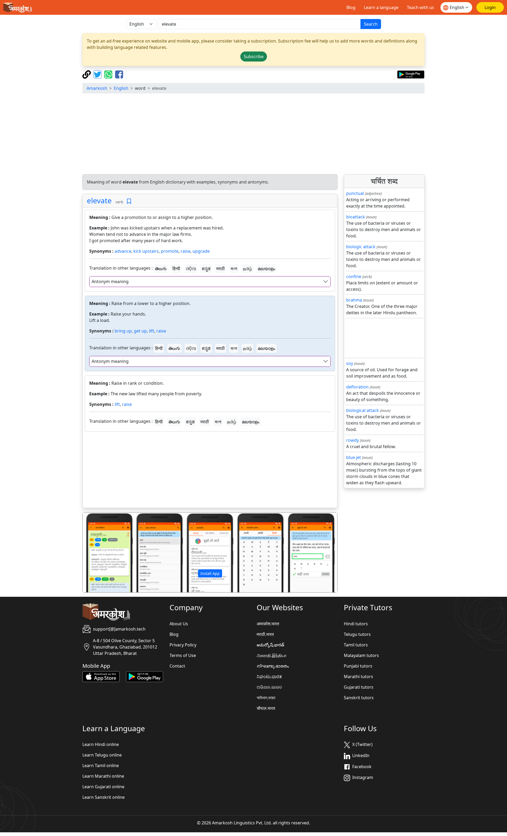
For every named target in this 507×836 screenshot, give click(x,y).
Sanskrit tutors (359, 698)
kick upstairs (146, 251)
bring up (123, 331)
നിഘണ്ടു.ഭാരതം (273, 666)
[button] (102, 552)
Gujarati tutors (358, 687)
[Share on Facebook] (119, 74)
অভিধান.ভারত (266, 698)
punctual (355, 193)
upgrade (201, 251)
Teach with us (420, 7)
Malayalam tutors (361, 655)
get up (140, 331)
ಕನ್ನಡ (206, 268)
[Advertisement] (253, 135)
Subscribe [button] (254, 56)
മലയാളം (266, 268)
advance (123, 251)
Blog (350, 7)
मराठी (220, 268)
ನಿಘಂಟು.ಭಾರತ (269, 676)
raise (185, 251)
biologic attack (360, 247)
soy (349, 363)
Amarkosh (97, 88)
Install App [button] (210, 573)
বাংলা (234, 268)
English (121, 88)
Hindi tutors (356, 624)
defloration (357, 387)
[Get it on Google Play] (411, 74)
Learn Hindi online (100, 744)
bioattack (355, 217)
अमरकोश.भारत (268, 624)
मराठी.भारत (265, 634)
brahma (354, 300)
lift (151, 331)
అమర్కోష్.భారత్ (270, 645)
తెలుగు (161, 268)
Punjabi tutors (358, 666)
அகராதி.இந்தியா (272, 655)
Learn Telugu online (102, 755)
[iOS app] (101, 676)
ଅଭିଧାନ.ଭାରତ (269, 687)
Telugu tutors (357, 634)
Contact (177, 666)
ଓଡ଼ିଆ (191, 268)
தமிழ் (247, 268)
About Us (179, 624)
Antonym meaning (110, 281)
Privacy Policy (183, 645)
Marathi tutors (358, 676)
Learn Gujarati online (103, 787)
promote (170, 251)
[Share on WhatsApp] (109, 74)
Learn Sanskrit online (103, 797)
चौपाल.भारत (266, 708)
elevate (99, 200)
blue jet (353, 457)
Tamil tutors (356, 645)
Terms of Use (183, 655)
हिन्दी (176, 268)
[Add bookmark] (129, 201)
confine (353, 276)
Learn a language (381, 7)
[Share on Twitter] (98, 74)
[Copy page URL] (87, 74)
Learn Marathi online (103, 776)
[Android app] (144, 676)
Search (371, 24)
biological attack (362, 410)
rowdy (352, 440)
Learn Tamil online (100, 765)
